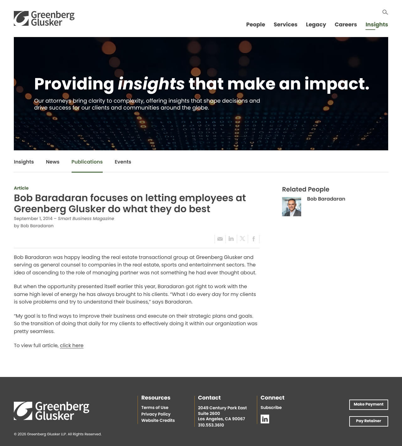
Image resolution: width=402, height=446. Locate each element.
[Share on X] (242, 239)
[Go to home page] (44, 18)
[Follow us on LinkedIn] (265, 419)
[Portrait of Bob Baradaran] (291, 206)
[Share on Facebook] (253, 239)
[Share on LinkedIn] (231, 239)
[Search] (385, 12)
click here (72, 346)
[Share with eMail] (220, 239)
